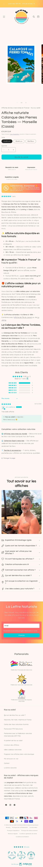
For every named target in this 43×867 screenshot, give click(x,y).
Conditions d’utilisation (22, 836)
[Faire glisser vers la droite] (26, 102)
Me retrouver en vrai (11, 759)
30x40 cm (19, 141)
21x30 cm (7, 141)
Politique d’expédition (13, 830)
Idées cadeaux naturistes (13, 750)
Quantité (4, 145)
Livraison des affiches (11, 745)
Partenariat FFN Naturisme (13, 729)
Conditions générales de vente (28, 833)
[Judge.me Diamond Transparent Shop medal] (22, 855)
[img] (6, 404)
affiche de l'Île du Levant (23, 317)
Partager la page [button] (9, 458)
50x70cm (31, 141)
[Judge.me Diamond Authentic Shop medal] (12, 855)
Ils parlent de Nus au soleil (13, 740)
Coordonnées (33, 827)
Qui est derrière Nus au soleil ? (15, 715)
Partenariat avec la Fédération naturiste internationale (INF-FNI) (18, 734)
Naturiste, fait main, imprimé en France (17, 720)
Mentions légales (13, 833)
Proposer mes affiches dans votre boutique (19, 754)
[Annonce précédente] (4, 4)
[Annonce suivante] (39, 4)
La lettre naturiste (10, 768)
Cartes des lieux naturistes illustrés (16, 724)
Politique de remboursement (29, 830)
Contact (6, 763)
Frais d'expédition (14, 134)
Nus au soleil (13, 825)
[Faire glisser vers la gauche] (17, 102)
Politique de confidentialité (20, 827)
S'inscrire (21, 635)
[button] (4, 17)
